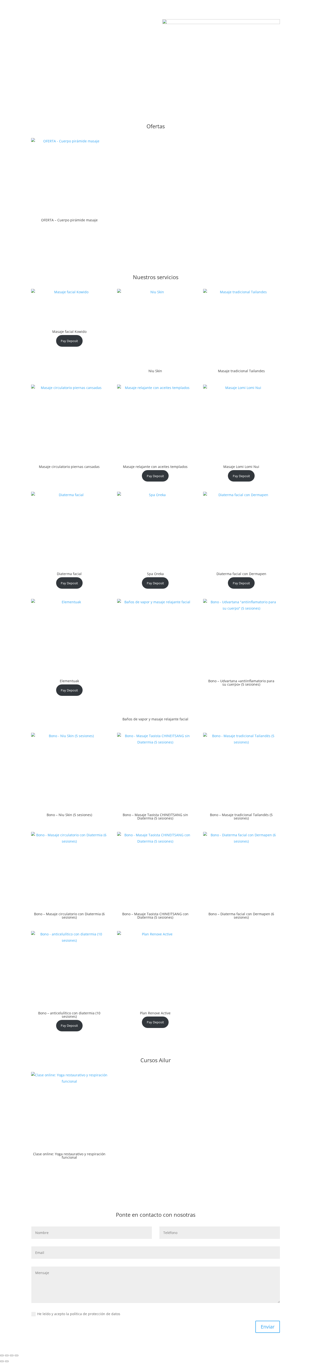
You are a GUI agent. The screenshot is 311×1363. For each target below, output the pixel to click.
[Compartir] (12, 1355)
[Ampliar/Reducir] (2, 1355)
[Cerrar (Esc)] (16, 1355)
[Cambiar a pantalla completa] (7, 1355)
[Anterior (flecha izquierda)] (2, 1361)
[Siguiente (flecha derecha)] (7, 1361)
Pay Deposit (69, 341)
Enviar (268, 1326)
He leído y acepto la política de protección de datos (79, 1313)
